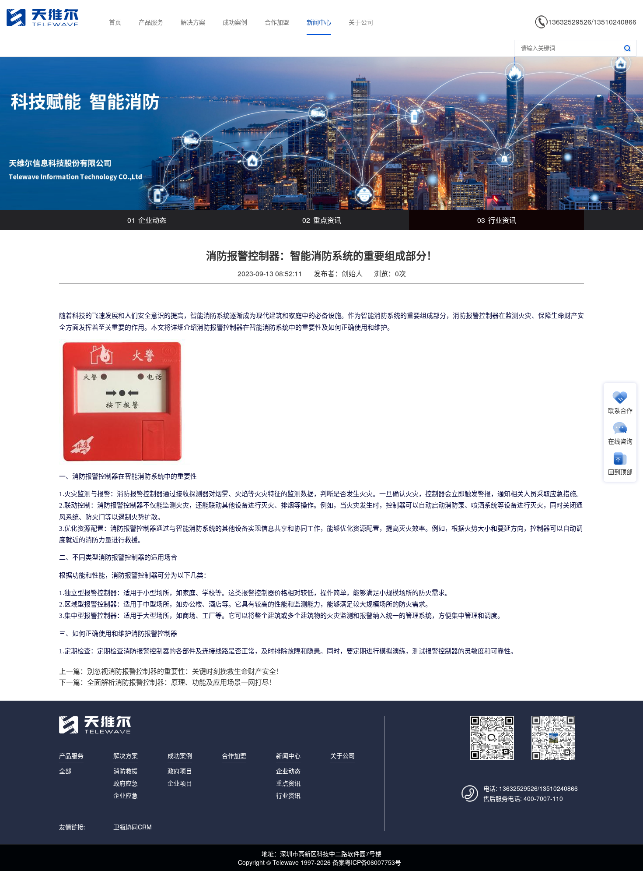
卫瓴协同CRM (132, 826)
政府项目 (180, 770)
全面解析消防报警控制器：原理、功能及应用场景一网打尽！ (181, 682)
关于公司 (361, 22)
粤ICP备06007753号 (373, 862)
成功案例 (235, 22)
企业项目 (180, 783)
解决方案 (193, 22)
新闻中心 (319, 22)
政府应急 (125, 783)
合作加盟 (277, 22)
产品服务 (151, 22)
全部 (65, 770)
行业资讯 (496, 220)
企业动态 (146, 220)
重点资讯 (321, 220)
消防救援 (125, 770)
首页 (115, 22)
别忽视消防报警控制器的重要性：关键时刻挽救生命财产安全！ (185, 671)
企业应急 (125, 795)
